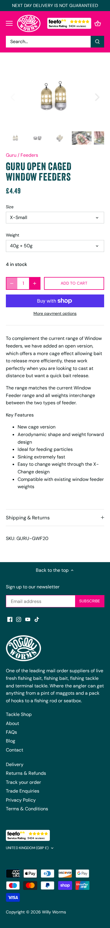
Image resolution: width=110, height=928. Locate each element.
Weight (12, 235)
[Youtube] (27, 619)
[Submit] (97, 41)
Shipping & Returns (28, 517)
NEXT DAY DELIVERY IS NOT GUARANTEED (55, 5)
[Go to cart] (97, 23)
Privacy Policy (21, 800)
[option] (55, 96)
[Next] (96, 96)
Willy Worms (54, 912)
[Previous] (13, 96)
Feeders (29, 155)
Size (9, 206)
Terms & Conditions (27, 809)
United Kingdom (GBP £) (27, 848)
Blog (10, 741)
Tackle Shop (19, 714)
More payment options (55, 313)
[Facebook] (9, 619)
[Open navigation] (9, 23)
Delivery (14, 764)
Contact (14, 750)
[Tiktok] (36, 619)
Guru (11, 155)
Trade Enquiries (22, 791)
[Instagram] (18, 619)
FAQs (11, 732)
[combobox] (48, 41)
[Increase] (34, 283)
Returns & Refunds (26, 773)
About (12, 723)
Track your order (23, 782)
